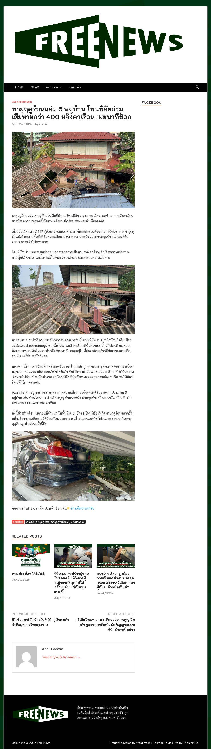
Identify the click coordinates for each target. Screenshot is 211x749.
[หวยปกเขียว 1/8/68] (31, 557)
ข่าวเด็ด (30, 521)
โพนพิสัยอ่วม (77, 521)
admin (43, 124)
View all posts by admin (61, 657)
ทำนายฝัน (74, 87)
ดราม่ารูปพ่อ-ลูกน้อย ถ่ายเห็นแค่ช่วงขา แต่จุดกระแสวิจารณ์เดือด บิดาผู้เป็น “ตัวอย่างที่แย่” (116, 580)
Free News (43, 743)
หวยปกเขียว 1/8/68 (28, 573)
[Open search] (197, 87)
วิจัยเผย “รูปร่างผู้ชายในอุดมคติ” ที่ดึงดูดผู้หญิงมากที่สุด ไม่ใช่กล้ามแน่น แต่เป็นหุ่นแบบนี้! (71, 582)
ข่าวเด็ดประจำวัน (82, 508)
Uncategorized (22, 101)
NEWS (35, 87)
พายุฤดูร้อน (42, 521)
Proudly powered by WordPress (130, 743)
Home (19, 87)
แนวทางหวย (53, 87)
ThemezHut (190, 743)
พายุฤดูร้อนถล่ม (59, 521)
